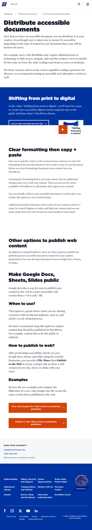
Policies (22, 519)
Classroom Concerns (48, 516)
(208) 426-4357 (11, 454)
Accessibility (24, 516)
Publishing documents (27, 14)
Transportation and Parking (28, 488)
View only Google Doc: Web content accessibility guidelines (36, 407)
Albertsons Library (9, 488)
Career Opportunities (45, 480)
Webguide (8, 14)
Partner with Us (45, 487)
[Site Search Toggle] (79, 4)
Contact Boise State (35, 519)
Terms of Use (11, 516)
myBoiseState (10, 479)
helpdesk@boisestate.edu (14, 450)
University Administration (45, 496)
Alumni (7, 495)
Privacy (34, 516)
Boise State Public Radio (61, 480)
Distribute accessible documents (56, 14)
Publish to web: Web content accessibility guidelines (36, 423)
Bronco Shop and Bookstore (28, 496)
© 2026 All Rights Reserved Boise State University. (75, 517)
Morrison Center (59, 488)
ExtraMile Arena (62, 495)
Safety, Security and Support (28, 480)
